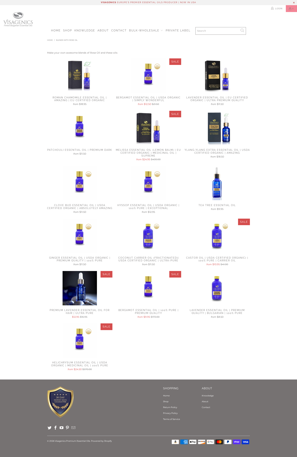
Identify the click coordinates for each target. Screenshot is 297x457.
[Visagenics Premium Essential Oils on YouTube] (61, 428)
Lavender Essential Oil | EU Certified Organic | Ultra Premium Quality (217, 75)
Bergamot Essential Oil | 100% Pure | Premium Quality (148, 288)
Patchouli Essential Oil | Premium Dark (79, 128)
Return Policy (170, 407)
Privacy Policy (170, 413)
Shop (67, 30)
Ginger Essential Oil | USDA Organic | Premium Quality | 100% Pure (79, 236)
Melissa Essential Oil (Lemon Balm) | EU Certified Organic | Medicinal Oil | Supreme (148, 128)
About (103, 30)
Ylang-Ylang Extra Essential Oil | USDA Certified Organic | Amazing (217, 128)
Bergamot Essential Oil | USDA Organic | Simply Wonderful (148, 75)
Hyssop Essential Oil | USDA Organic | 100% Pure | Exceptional (148, 183)
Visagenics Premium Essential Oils (72, 441)
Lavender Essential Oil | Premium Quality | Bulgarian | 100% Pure (217, 288)
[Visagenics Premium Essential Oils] (150, 19)
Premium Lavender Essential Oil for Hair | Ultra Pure (79, 288)
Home (56, 30)
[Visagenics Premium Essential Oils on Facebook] (55, 428)
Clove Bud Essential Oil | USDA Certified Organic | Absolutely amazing (79, 183)
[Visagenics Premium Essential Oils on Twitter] (49, 428)
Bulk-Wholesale (144, 30)
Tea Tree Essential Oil (217, 183)
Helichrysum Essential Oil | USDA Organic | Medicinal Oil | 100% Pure (79, 340)
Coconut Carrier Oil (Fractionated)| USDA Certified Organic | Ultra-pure (148, 236)
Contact (119, 30)
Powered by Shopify (101, 441)
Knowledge (84, 30)
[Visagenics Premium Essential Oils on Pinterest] (67, 428)
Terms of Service (171, 419)
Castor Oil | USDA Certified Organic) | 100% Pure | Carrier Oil (217, 236)
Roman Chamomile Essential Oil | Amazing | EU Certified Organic (79, 75)
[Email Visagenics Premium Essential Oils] (73, 428)
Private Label (178, 30)
